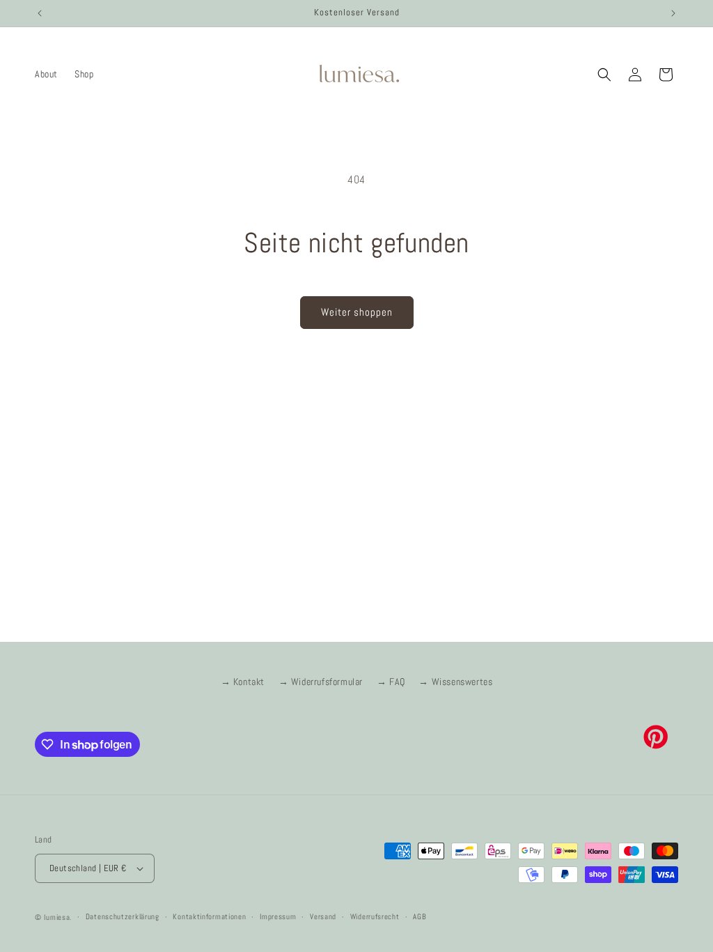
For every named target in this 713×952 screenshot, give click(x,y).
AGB (419, 916)
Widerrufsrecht (375, 916)
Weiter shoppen (357, 311)
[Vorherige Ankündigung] (39, 13)
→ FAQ (391, 681)
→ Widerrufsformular (321, 681)
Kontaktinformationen (209, 916)
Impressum (278, 916)
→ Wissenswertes (455, 681)
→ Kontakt (243, 681)
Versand (323, 916)
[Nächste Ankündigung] (673, 13)
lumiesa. (58, 917)
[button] (604, 74)
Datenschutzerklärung (122, 916)
